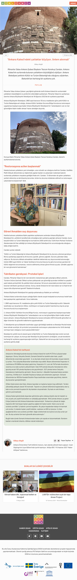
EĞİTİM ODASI (38, 528)
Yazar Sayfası (67, 440)
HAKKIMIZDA (34, 531)
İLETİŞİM (44, 531)
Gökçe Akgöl (18, 440)
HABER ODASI (25, 528)
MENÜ (73, 3)
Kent (6, 55)
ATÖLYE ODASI (52, 528)
